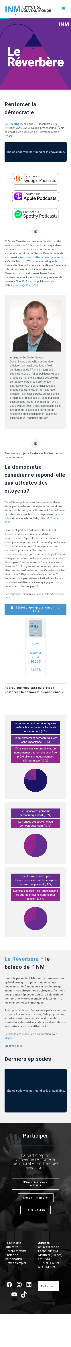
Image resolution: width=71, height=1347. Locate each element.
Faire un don (13, 1243)
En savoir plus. (14, 1045)
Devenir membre (16, 1251)
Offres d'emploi (15, 1263)
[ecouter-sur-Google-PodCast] (35, 174)
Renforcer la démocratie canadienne (42, 257)
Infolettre (11, 1247)
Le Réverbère (13, 124)
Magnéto (10, 1038)
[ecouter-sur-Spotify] (35, 209)
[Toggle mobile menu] (64, 9)
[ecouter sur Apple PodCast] (35, 191)
